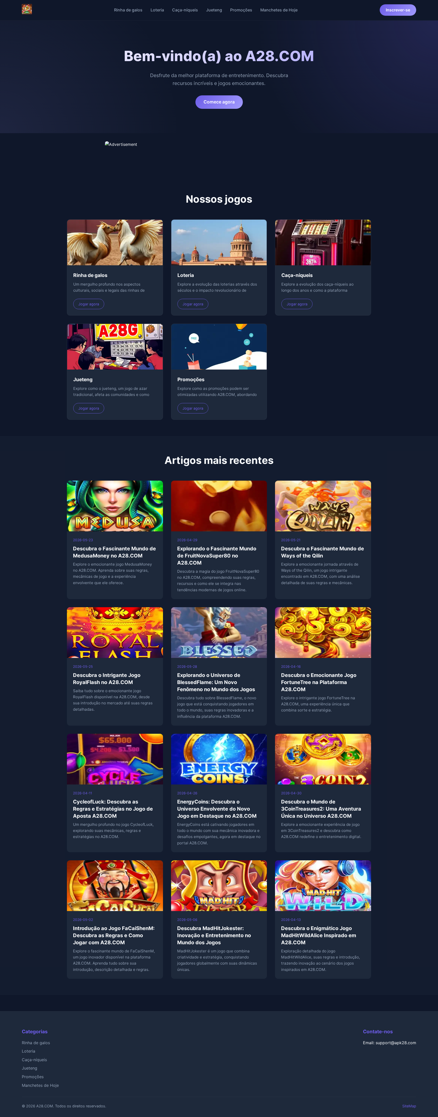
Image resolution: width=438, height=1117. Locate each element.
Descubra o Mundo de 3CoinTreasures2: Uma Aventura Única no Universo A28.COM (321, 809)
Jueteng (214, 9)
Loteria (157, 9)
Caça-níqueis (185, 9)
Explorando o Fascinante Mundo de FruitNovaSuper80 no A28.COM (216, 556)
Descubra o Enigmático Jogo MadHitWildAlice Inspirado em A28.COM (318, 935)
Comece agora (219, 101)
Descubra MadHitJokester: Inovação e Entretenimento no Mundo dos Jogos (214, 935)
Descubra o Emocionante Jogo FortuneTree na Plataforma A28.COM (318, 682)
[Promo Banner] (219, 154)
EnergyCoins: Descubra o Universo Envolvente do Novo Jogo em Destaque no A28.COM (217, 809)
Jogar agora (88, 304)
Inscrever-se (398, 9)
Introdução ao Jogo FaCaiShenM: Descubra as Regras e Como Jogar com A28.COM (114, 935)
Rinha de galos (128, 9)
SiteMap (409, 1106)
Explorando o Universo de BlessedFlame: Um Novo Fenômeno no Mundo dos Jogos (216, 682)
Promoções (241, 9)
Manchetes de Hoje (279, 9)
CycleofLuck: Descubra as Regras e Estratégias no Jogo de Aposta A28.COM (113, 809)
